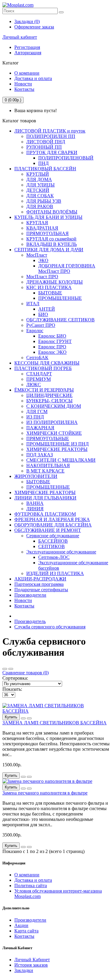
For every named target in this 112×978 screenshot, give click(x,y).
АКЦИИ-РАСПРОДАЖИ (40, 578)
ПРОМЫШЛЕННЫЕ (60, 298)
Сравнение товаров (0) (25, 672)
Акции (21, 925)
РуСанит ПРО (40, 325)
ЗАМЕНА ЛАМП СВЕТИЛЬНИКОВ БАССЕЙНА (54, 722)
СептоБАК (37, 357)
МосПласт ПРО (42, 276)
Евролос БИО (52, 335)
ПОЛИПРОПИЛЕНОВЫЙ (65, 157)
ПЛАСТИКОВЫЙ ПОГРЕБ (43, 368)
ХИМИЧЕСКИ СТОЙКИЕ (54, 433)
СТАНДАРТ (39, 373)
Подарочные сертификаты (41, 589)
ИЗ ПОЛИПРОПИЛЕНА (52, 422)
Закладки (23, 970)
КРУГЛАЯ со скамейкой (51, 238)
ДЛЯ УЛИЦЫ (40, 184)
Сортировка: (15, 678)
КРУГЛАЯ (37, 222)
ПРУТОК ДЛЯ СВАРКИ (51, 152)
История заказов (31, 965)
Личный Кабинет (32, 959)
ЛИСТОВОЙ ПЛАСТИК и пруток (49, 130)
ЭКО (43, 260)
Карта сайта (26, 930)
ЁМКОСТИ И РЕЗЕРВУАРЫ (44, 389)
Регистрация (27, 47)
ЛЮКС (33, 384)
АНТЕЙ (46, 309)
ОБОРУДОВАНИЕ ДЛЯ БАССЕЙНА (53, 524)
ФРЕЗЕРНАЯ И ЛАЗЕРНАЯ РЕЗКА (52, 519)
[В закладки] (23, 718)
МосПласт (36, 255)
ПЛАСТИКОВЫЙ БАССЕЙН (45, 168)
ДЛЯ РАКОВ (39, 206)
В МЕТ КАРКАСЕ (45, 470)
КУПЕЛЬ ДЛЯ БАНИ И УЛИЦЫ (48, 217)
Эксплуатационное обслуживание (61, 551)
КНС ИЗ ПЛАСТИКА (49, 287)
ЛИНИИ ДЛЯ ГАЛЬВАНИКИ (45, 497)
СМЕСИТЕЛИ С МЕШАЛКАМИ (61, 460)
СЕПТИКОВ (51, 546)
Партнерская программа (39, 584)
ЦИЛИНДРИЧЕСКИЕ (49, 395)
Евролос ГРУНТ (55, 341)
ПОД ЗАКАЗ (39, 454)
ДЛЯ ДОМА (39, 179)
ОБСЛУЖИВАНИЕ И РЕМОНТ (47, 530)
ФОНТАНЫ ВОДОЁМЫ (51, 211)
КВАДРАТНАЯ (42, 228)
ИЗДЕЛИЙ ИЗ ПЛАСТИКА (55, 573)
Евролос (34, 330)
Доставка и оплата (33, 78)
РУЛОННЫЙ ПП (44, 147)
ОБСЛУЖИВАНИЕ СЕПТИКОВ (60, 319)
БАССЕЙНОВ (53, 541)
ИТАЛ (32, 303)
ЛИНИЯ (35, 508)
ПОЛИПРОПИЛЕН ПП (50, 136)
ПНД (43, 163)
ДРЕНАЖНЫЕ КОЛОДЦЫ (54, 282)
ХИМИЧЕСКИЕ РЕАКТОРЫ (57, 449)
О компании (26, 73)
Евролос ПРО (52, 346)
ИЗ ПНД (35, 416)
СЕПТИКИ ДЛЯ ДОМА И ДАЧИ (48, 249)
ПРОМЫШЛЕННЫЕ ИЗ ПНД (57, 443)
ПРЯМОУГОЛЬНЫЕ (47, 438)
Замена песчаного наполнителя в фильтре (45, 792)
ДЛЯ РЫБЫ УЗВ (43, 201)
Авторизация (27, 52)
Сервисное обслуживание (52, 535)
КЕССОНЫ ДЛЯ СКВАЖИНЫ (46, 362)
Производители (30, 595)
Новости (23, 83)
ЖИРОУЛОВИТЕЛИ (35, 476)
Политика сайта (30, 885)
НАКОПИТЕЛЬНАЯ (48, 465)
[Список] (10, 669)
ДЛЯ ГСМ (36, 411)
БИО (43, 314)
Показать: (12, 689)
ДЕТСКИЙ (37, 190)
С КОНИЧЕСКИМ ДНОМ (53, 406)
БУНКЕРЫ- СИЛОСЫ (49, 400)
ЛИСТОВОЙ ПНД (45, 141)
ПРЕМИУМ (38, 379)
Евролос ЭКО (52, 352)
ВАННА (35, 503)
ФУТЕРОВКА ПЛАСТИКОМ (45, 514)
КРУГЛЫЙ (37, 174)
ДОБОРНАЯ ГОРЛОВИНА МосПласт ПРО (66, 268)
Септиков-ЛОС (54, 557)
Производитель (30, 621)
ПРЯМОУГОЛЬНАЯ (47, 233)
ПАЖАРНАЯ (40, 427)
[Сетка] (4, 669)
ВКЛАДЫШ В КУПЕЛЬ (51, 244)
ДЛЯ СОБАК (40, 195)
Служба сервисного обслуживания (49, 626)
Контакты (24, 89)
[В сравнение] (29, 718)
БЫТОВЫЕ (50, 292)
